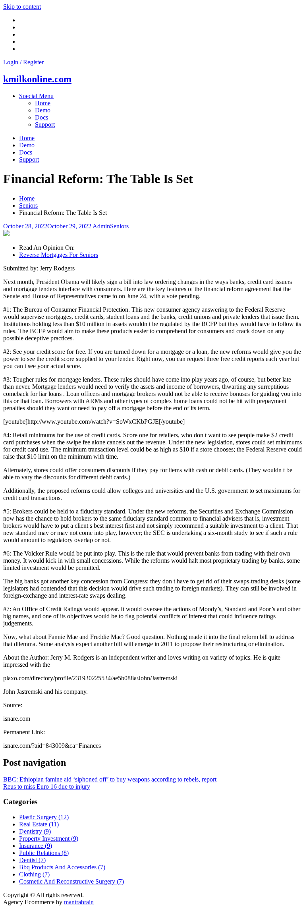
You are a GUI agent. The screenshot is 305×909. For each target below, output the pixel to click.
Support (45, 124)
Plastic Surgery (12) (44, 817)
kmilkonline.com (37, 79)
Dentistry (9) (35, 831)
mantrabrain (79, 902)
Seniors (119, 226)
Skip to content (22, 6)
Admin (101, 226)
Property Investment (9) (48, 838)
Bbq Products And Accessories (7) (62, 867)
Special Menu (36, 96)
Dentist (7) (32, 860)
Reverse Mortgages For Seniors (58, 254)
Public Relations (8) (44, 852)
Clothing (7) (34, 874)
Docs (41, 117)
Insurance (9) (35, 845)
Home (42, 103)
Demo (42, 110)
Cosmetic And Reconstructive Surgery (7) (71, 881)
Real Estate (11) (39, 824)
